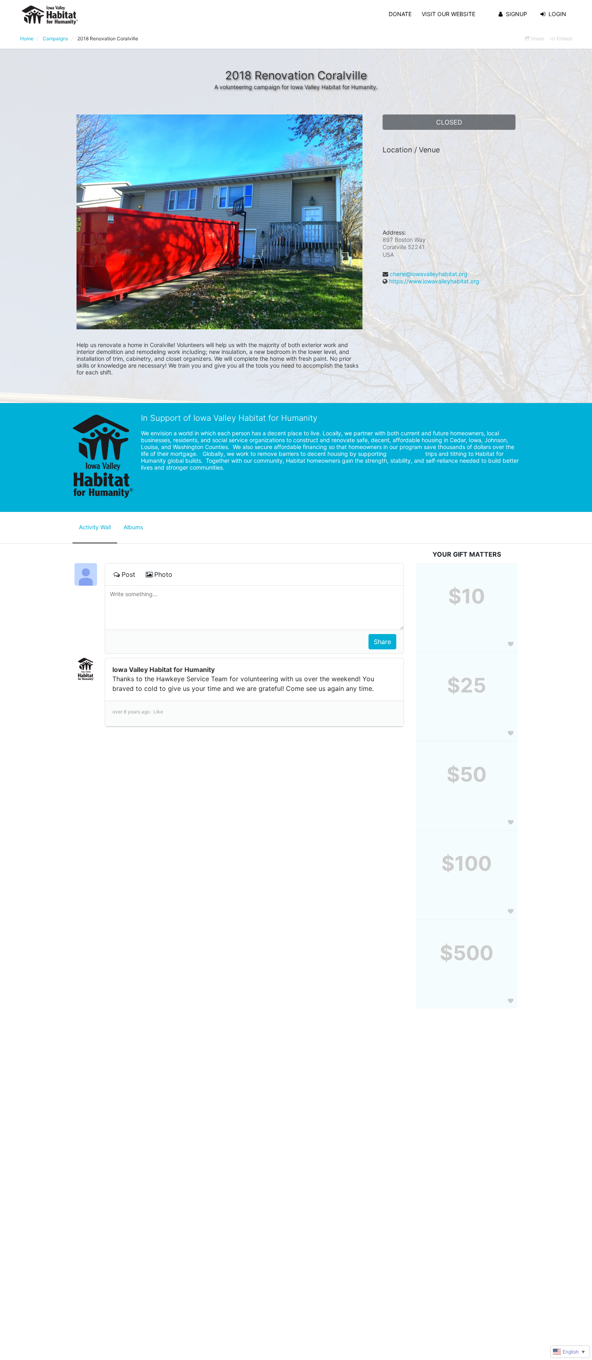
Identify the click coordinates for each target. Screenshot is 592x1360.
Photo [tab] (163, 574)
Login (557, 13)
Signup (516, 13)
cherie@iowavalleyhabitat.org (429, 273)
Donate (400, 13)
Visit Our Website (448, 13)
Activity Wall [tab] (95, 527)
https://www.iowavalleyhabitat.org (434, 281)
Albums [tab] (133, 527)
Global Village (406, 453)
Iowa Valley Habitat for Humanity (163, 669)
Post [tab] (128, 574)
